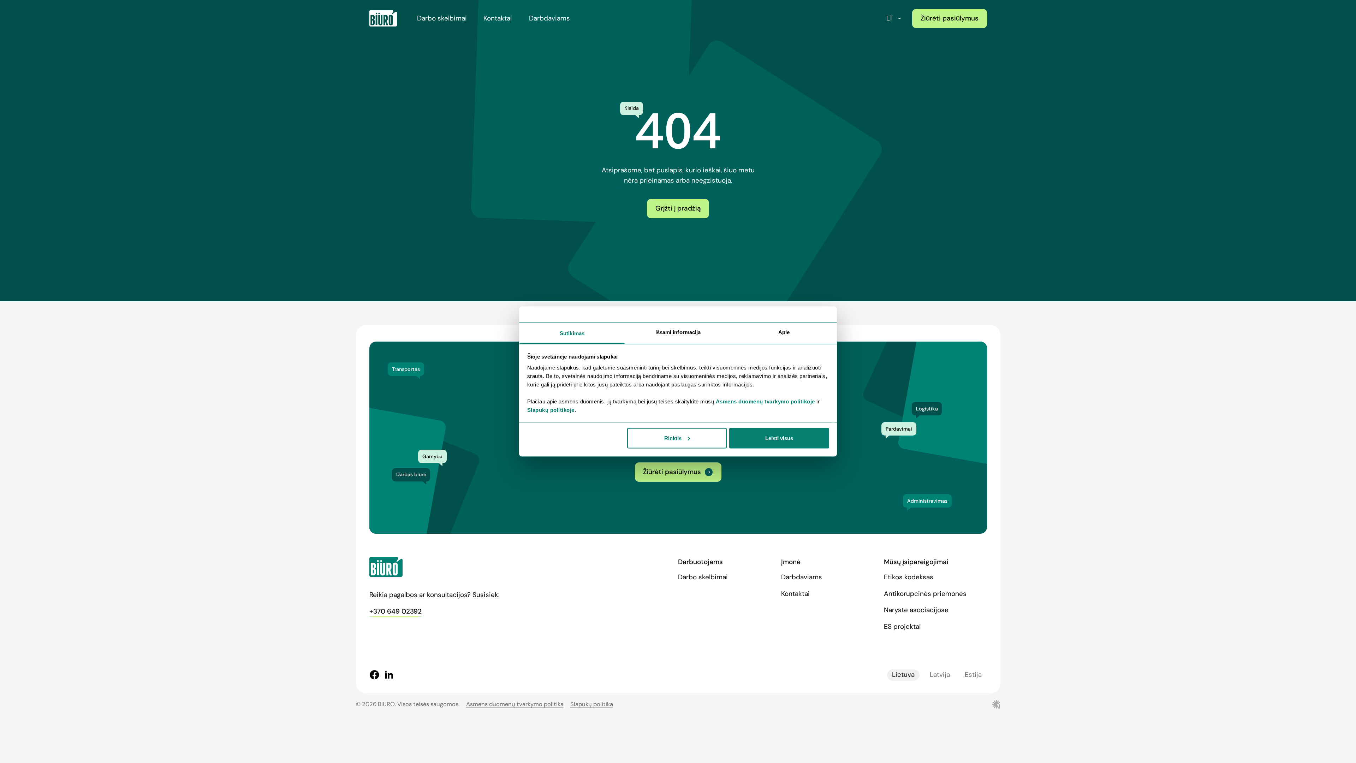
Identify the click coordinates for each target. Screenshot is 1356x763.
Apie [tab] (784, 332)
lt (889, 18)
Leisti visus (779, 438)
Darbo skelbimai (442, 18)
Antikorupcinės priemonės (925, 593)
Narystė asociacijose (916, 609)
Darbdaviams (549, 18)
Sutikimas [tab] (572, 333)
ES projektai (902, 626)
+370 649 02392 (395, 611)
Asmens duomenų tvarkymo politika (515, 704)
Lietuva (903, 674)
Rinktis (673, 438)
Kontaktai (497, 18)
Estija (973, 674)
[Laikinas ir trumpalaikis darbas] (383, 18)
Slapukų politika (591, 704)
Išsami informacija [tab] (678, 332)
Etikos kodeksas (908, 577)
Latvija (940, 674)
